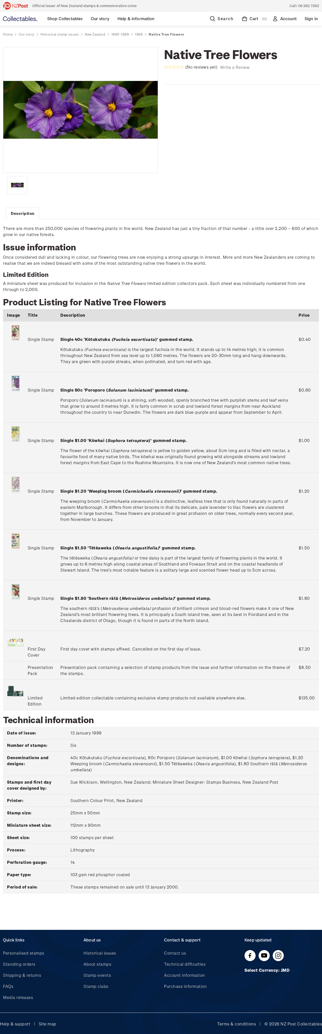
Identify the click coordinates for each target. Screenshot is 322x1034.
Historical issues (100, 953)
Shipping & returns (22, 975)
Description (22, 213)
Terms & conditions (236, 1023)
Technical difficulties (185, 964)
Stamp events (97, 975)
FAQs (8, 986)
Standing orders (19, 964)
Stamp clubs (96, 986)
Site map (47, 1023)
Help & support (15, 1023)
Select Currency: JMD (268, 970)
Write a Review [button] (235, 67)
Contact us (175, 953)
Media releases (18, 997)
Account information (184, 975)
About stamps (97, 964)
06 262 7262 (308, 6)
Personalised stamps (23, 953)
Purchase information (185, 986)
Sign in (311, 18)
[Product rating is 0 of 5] (174, 67)
